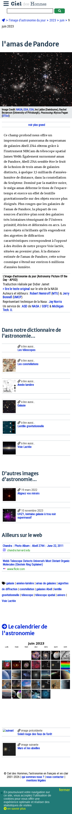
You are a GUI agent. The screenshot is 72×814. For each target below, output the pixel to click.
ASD (24, 306)
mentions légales (36, 780)
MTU (55, 293)
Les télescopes (26, 350)
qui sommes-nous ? (33, 777)
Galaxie (22, 405)
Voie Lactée (25, 447)
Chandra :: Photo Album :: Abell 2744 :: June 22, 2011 (33, 545)
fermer (65, 790)
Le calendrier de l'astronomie (24, 630)
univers (61, 595)
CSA (31, 109)
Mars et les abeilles (29, 748)
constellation (27, 589)
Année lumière (26, 384)
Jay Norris (55, 302)
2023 (53, 20)
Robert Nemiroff (40, 293)
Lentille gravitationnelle (31, 426)
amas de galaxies (46, 583)
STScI (6, 115)
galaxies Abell (44, 589)
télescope (27, 595)
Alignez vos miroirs (29, 493)
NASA (19, 109)
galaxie (10, 583)
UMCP (17, 297)
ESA (26, 109)
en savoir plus (16, 808)
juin (62, 20)
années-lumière (25, 583)
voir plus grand (36, 125)
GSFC (45, 306)
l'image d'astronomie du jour (28, 20)
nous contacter (55, 777)
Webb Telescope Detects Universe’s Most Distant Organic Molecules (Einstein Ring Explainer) (36, 562)
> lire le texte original (16, 289)
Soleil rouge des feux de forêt (35, 734)
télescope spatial (45, 595)
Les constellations (28, 364)
